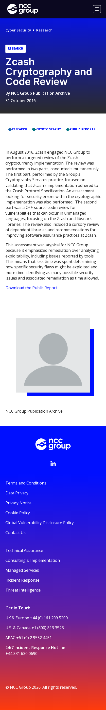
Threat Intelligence (23, 590)
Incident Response (22, 580)
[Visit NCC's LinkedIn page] (53, 463)
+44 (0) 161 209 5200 (49, 618)
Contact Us (15, 532)
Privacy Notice (18, 503)
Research (44, 30)
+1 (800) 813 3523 (48, 627)
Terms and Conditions (25, 483)
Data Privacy (16, 493)
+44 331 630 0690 (21, 653)
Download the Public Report (31, 287)
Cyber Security (18, 30)
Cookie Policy (17, 512)
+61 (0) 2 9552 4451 (34, 637)
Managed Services (22, 570)
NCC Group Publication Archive (40, 93)
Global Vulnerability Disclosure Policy (39, 522)
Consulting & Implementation (32, 560)
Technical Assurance (24, 550)
